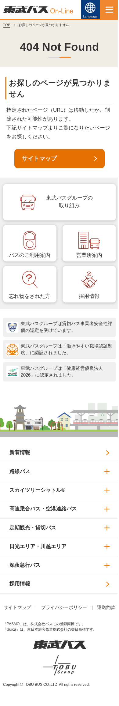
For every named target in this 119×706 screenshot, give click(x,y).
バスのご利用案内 (29, 255)
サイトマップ (39, 158)
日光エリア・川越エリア (38, 546)
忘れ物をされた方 (29, 296)
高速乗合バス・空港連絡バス (43, 509)
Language (90, 16)
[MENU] (109, 9)
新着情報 (19, 452)
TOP (6, 25)
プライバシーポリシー (64, 607)
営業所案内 (89, 255)
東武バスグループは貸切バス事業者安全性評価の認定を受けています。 (66, 327)
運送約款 (106, 607)
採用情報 (89, 296)
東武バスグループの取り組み (69, 201)
